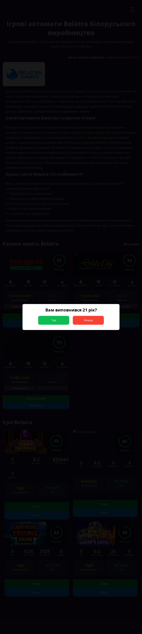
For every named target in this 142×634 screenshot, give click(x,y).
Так (53, 320)
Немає (88, 320)
